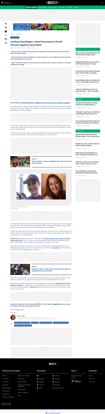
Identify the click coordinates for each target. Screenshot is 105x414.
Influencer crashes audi (60, 322)
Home (12, 34)
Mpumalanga (43, 7)
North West (61, 7)
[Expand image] (70, 171)
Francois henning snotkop (23, 325)
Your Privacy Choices (54, 413)
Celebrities (78, 84)
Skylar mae (35, 322)
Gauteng (76, 7)
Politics (77, 157)
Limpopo (69, 7)
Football (78, 57)
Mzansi (33, 287)
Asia (77, 175)
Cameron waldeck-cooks (22, 322)
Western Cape (53, 7)
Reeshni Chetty (28, 47)
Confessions (79, 93)
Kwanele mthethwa (45, 322)
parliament (56, 248)
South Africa (31, 7)
